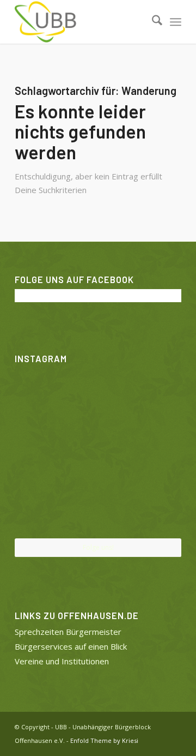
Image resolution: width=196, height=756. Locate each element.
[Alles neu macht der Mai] (42, 395)
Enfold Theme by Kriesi (104, 740)
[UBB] (81, 22)
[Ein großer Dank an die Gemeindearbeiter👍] (154, 395)
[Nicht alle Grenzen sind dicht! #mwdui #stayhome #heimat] (154, 510)
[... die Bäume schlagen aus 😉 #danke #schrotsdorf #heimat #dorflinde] (42, 452)
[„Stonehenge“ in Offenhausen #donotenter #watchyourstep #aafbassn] (98, 510)
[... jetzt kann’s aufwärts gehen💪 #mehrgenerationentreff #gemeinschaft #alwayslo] (98, 453)
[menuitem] (151, 22)
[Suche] (151, 22)
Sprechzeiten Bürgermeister (68, 631)
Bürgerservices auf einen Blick (71, 646)
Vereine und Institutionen (62, 661)
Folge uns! (98, 547)
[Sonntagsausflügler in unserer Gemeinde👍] (98, 396)
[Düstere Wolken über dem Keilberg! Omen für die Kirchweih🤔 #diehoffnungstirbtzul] (42, 510)
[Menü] (175, 22)
